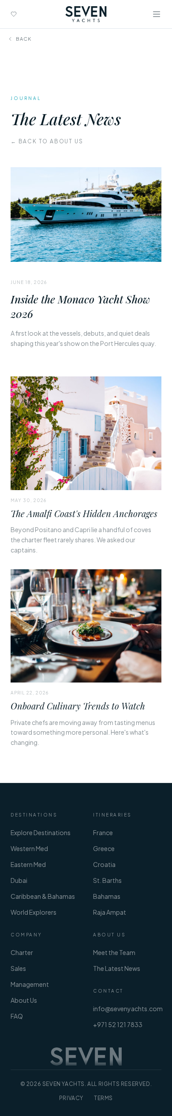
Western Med (29, 848)
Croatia (104, 864)
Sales (18, 968)
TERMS (103, 1098)
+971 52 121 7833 (117, 1024)
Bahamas (106, 896)
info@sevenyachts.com (128, 1008)
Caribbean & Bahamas (43, 896)
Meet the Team (114, 952)
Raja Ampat (109, 912)
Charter (22, 952)
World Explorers (33, 912)
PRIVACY (71, 1098)
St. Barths (107, 880)
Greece (104, 848)
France (103, 832)
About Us (24, 1000)
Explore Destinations (41, 832)
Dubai (19, 880)
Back (23, 39)
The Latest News (116, 968)
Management (30, 984)
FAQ (17, 1016)
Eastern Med (28, 864)
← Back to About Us (47, 141)
